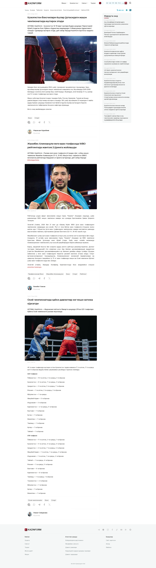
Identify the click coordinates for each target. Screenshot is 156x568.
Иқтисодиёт (29, 551)
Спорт (37, 118)
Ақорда (32, 10)
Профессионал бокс (36, 274)
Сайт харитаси (111, 540)
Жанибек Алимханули (54, 274)
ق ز (123, 3)
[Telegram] (39, 122)
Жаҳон (27, 554)
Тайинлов (39, 10)
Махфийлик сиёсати (71, 544)
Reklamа (108, 547)
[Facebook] (44, 122)
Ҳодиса (46, 10)
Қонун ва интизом (56, 10)
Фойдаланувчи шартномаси (74, 540)
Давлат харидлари (71, 554)
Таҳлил (93, 3)
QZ (110, 3)
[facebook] (112, 530)
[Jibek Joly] (121, 10)
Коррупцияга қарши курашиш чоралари (77, 551)
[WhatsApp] (34, 122)
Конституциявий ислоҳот (71, 10)
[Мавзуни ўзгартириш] (101, 3)
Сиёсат (27, 544)
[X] (49, 122)
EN (116, 3)
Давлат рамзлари (71, 547)
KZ (107, 3)
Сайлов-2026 (85, 10)
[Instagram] (28, 122)
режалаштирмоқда (34, 267)
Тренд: (27, 10)
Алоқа (108, 544)
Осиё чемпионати (35, 500)
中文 (119, 3)
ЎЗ (126, 3)
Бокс (30, 118)
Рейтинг (83, 274)
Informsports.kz (33, 160)
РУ (113, 3)
